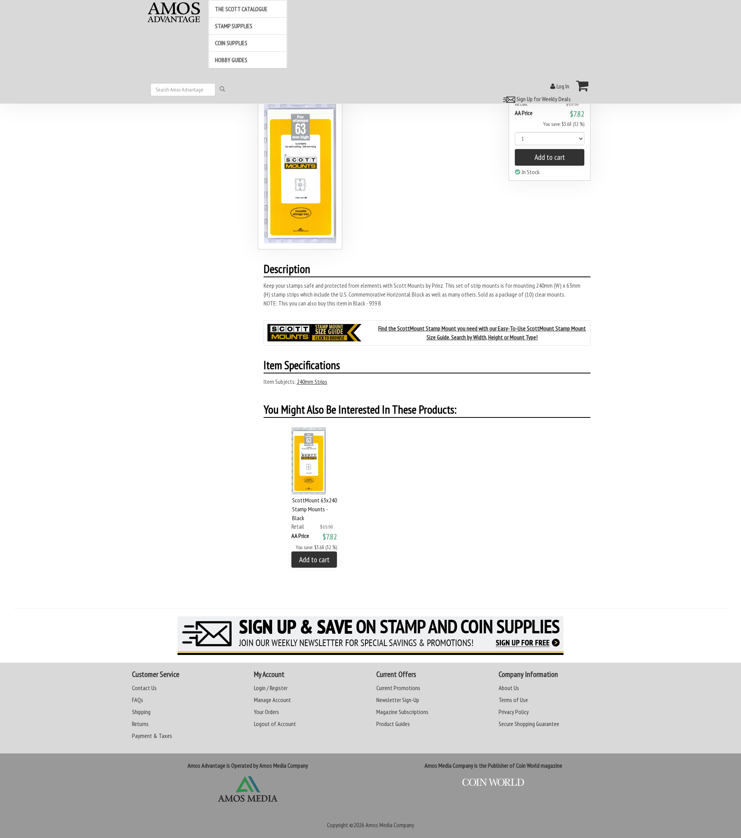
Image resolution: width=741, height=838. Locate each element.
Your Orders (266, 712)
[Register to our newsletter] (370, 635)
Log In (562, 86)
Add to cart (550, 157)
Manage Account (272, 700)
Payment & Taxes (152, 736)
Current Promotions (398, 688)
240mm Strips (312, 381)
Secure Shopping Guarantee (529, 724)
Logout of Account (275, 724)
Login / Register (271, 688)
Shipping (141, 712)
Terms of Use (513, 700)
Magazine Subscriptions (402, 712)
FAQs (137, 700)
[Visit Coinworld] (493, 782)
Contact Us (144, 688)
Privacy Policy (514, 712)
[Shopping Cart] (582, 86)
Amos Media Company (389, 825)
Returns (140, 724)
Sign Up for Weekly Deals (543, 99)
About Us (509, 688)
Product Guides (393, 724)
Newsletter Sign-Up (397, 700)
